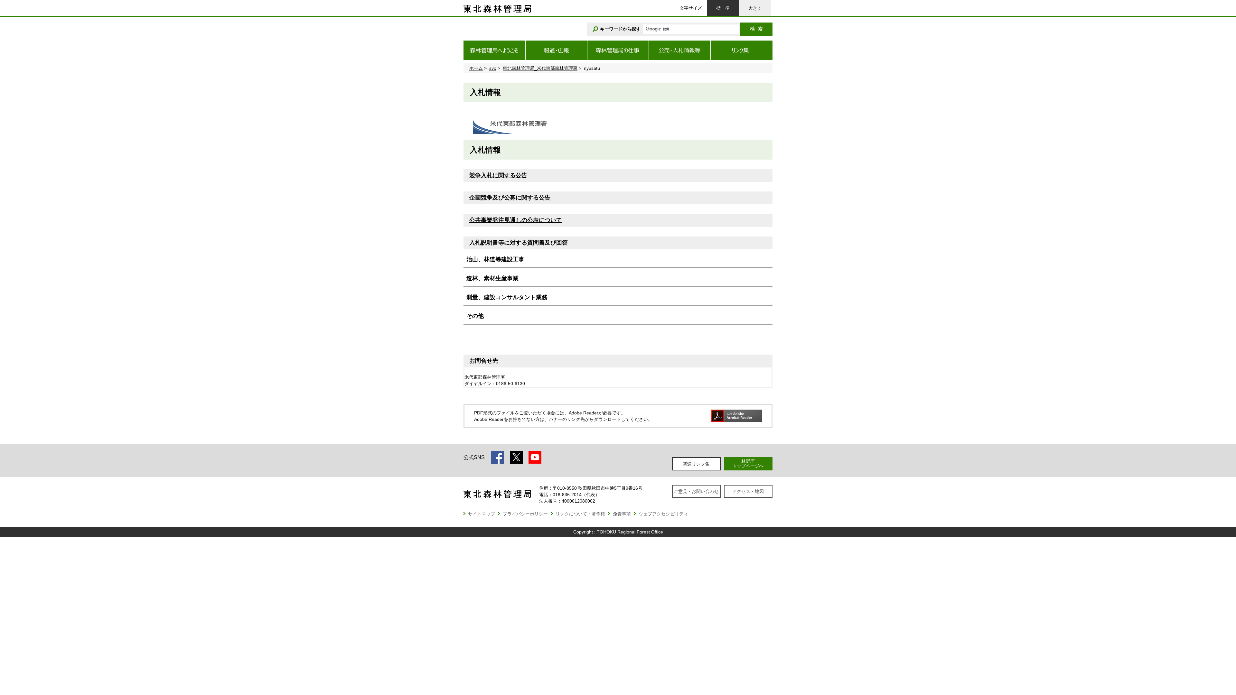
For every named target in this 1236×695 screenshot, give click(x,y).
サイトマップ (481, 513)
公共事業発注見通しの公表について (515, 220)
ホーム (476, 68)
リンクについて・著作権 (580, 513)
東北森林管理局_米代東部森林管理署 (540, 68)
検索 (756, 29)
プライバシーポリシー (525, 513)
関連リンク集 (696, 464)
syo (492, 68)
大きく (755, 8)
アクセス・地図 (748, 491)
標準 (723, 8)
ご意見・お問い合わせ (696, 491)
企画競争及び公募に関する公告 (509, 197)
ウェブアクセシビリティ (663, 513)
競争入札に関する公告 (498, 175)
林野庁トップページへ (748, 463)
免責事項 (622, 513)
